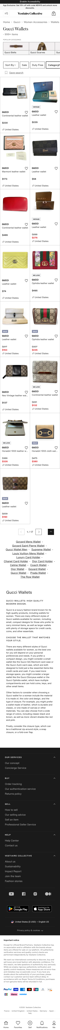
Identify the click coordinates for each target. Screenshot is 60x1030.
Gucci (16, 22)
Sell (8, 804)
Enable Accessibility (30, 1)
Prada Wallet (38, 573)
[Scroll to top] (51, 532)
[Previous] (21, 532)
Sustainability (13, 866)
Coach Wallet (38, 565)
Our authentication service (20, 789)
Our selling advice (15, 815)
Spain (51, 1011)
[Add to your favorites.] (26, 112)
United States (32, 1011)
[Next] (39, 532)
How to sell (11, 810)
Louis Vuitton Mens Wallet (28, 553)
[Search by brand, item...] (6, 13)
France (7, 1011)
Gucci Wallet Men (16, 549)
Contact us (11, 845)
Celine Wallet (18, 565)
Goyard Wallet (37, 569)
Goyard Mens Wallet (28, 542)
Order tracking (13, 784)
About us (10, 861)
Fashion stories (13, 881)
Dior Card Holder (42, 561)
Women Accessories (35, 22)
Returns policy (13, 794)
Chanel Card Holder (16, 561)
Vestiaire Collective (18, 856)
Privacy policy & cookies (28, 930)
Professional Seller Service (20, 824)
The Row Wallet (30, 577)
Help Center (12, 840)
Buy (7, 778)
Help (8, 835)
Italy (30, 1013)
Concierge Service (15, 768)
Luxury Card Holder (28, 557)
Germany (43, 1011)
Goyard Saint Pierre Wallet (28, 546)
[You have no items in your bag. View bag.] (54, 13)
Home (6, 22)
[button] (54, 13)
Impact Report (13, 871)
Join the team (13, 876)
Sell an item (11, 819)
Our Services (13, 757)
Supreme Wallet (41, 549)
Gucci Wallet (18, 573)
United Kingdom (18, 1011)
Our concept (12, 763)
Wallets (55, 22)
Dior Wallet (17, 569)
